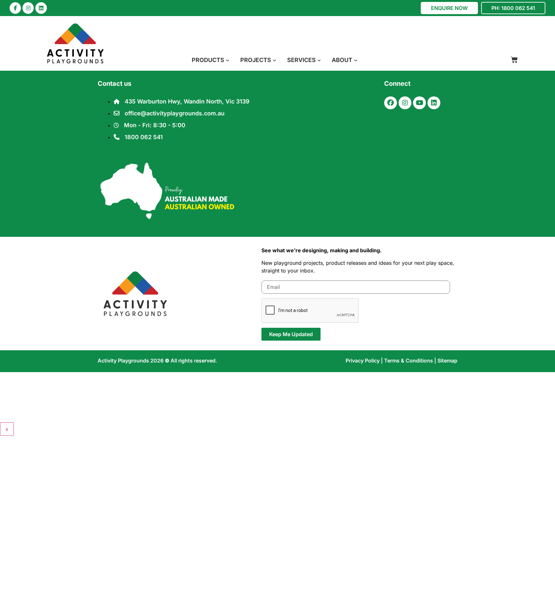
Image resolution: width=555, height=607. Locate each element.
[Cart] (514, 59)
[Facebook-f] (15, 7)
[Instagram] (28, 7)
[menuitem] (210, 60)
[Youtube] (419, 102)
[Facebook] (390, 102)
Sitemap (447, 360)
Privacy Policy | (365, 360)
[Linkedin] (41, 7)
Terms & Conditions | (410, 360)
